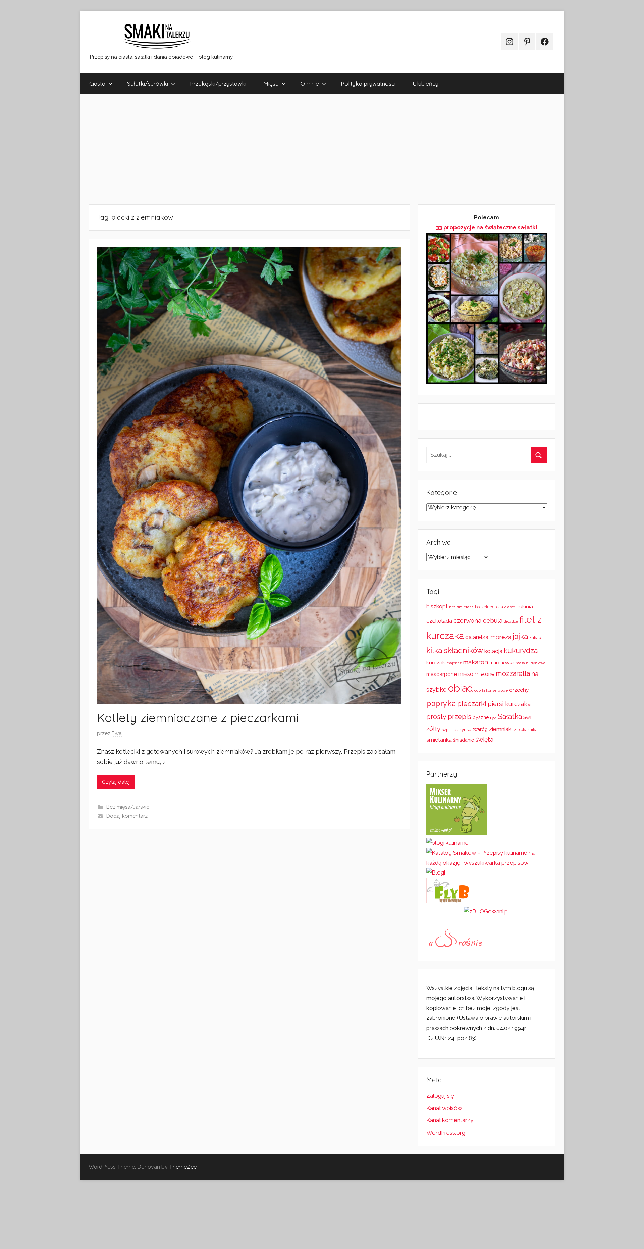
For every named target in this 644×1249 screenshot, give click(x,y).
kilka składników (454, 650)
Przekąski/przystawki (218, 83)
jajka (520, 636)
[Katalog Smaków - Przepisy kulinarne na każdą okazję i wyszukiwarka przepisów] (486, 862)
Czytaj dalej (116, 782)
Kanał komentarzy (449, 1120)
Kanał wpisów (444, 1108)
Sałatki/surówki (147, 83)
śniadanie (463, 740)
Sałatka (510, 716)
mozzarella (513, 673)
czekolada (439, 621)
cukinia (524, 607)
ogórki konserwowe (491, 690)
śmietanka (439, 740)
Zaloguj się (440, 1095)
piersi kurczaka (509, 703)
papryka (441, 703)
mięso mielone (476, 674)
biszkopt (437, 606)
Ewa (117, 733)
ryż (493, 717)
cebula (496, 606)
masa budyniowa (530, 663)
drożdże (511, 621)
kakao (535, 637)
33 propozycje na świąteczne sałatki (486, 227)
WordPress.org (445, 1132)
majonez (454, 663)
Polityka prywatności (368, 83)
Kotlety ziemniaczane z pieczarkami (198, 717)
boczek (481, 607)
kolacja (493, 651)
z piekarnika (526, 729)
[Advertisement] (281, 149)
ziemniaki (501, 729)
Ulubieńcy (425, 83)
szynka (464, 729)
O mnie (310, 83)
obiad (460, 688)
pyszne (481, 717)
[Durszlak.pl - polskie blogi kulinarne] (447, 842)
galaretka (476, 637)
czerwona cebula (477, 620)
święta (484, 739)
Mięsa (271, 83)
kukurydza (521, 650)
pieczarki (471, 703)
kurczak (435, 663)
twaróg (480, 729)
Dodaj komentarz (127, 816)
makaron (475, 662)
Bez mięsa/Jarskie (127, 807)
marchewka (501, 662)
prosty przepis (448, 717)
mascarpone (441, 674)
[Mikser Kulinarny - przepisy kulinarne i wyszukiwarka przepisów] (456, 832)
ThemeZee (183, 1167)
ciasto (509, 607)
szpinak (449, 729)
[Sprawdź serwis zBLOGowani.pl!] (486, 911)
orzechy (519, 690)
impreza (500, 637)
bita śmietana (461, 607)
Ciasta (97, 83)
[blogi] (435, 872)
